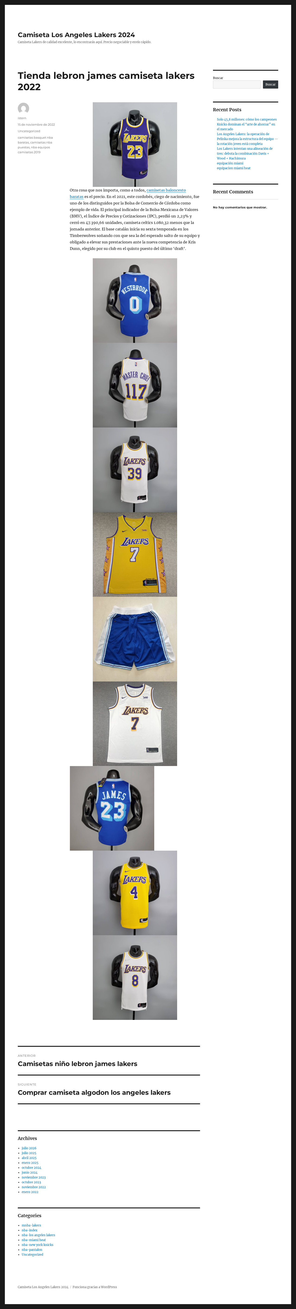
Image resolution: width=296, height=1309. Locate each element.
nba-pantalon (32, 1250)
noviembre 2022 (34, 1187)
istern (22, 118)
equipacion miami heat (233, 168)
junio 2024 (29, 1173)
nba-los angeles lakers (38, 1235)
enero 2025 (30, 1163)
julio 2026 (29, 1148)
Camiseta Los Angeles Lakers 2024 (76, 35)
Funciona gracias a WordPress (95, 1287)
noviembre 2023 (34, 1177)
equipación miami (230, 163)
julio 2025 (29, 1153)
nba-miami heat (34, 1240)
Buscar (218, 78)
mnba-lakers (31, 1225)
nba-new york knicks (37, 1245)
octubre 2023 (31, 1182)
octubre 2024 (31, 1168)
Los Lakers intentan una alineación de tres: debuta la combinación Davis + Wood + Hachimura (245, 153)
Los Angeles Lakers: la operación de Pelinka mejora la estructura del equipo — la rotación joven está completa (247, 139)
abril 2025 (29, 1158)
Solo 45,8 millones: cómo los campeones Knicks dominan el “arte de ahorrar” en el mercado (247, 124)
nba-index (29, 1230)
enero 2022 (30, 1192)
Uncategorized (29, 131)
